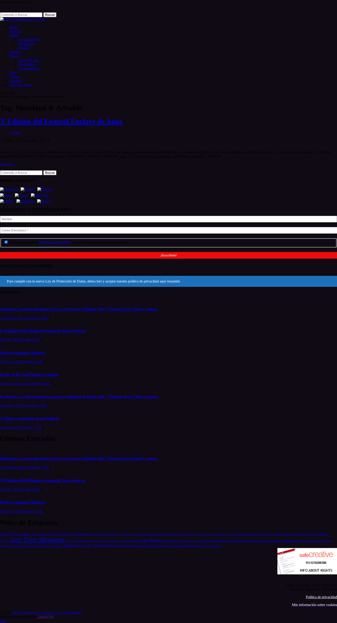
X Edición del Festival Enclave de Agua (61, 121)
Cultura (14, 76)
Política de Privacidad (55, 242)
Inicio (13, 27)
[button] (168, 281)
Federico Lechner (247, 534)
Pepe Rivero (104, 545)
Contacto (15, 81)
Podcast (24, 48)
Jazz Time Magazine (37, 539)
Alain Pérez (7, 534)
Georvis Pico (267, 534)
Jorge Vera (182, 541)
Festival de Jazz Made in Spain (29, 374)
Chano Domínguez (176, 534)
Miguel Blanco (273, 541)
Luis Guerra (195, 541)
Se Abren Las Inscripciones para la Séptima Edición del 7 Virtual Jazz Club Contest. (79, 396)
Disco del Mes (28, 60)
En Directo (26, 43)
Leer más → (9, 164)
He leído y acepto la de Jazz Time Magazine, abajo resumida (68, 242)
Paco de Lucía (35, 546)
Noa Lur (326, 541)
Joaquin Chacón (97, 541)
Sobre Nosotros (20, 85)
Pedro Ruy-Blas (83, 546)
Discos (14, 56)
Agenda (15, 52)
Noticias (15, 31)
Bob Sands (159, 534)
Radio (13, 35)
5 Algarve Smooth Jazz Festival (29, 418)
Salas (13, 72)
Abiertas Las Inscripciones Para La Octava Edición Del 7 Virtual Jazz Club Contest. (79, 309)
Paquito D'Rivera (54, 546)
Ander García (40, 534)
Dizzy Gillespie (228, 534)
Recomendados (29, 68)
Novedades (26, 64)
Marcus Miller (234, 541)
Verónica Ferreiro (212, 546)
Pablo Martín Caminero (12, 546)
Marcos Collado (214, 541)
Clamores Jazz (211, 534)
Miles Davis (292, 541)
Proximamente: (29, 39)
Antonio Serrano (59, 534)
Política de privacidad (321, 597)
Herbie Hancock (286, 534)
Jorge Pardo (149, 540)
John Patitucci (114, 541)
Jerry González (77, 541)
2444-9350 (46, 617)
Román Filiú (179, 546)
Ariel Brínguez (81, 534)
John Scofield (129, 541)
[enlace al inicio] (22, 19)
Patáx (68, 546)
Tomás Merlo (194, 546)
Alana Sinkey (23, 534)
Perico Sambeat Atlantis (22, 352)
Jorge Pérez (168, 541)
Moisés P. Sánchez (311, 541)
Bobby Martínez (142, 534)
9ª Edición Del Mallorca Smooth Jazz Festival (43, 330)
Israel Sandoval (308, 534)
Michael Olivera (253, 541)
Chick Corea (195, 534)
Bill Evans (127, 534)
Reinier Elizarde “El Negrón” (154, 546)
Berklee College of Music (107, 534)
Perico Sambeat (125, 546)
